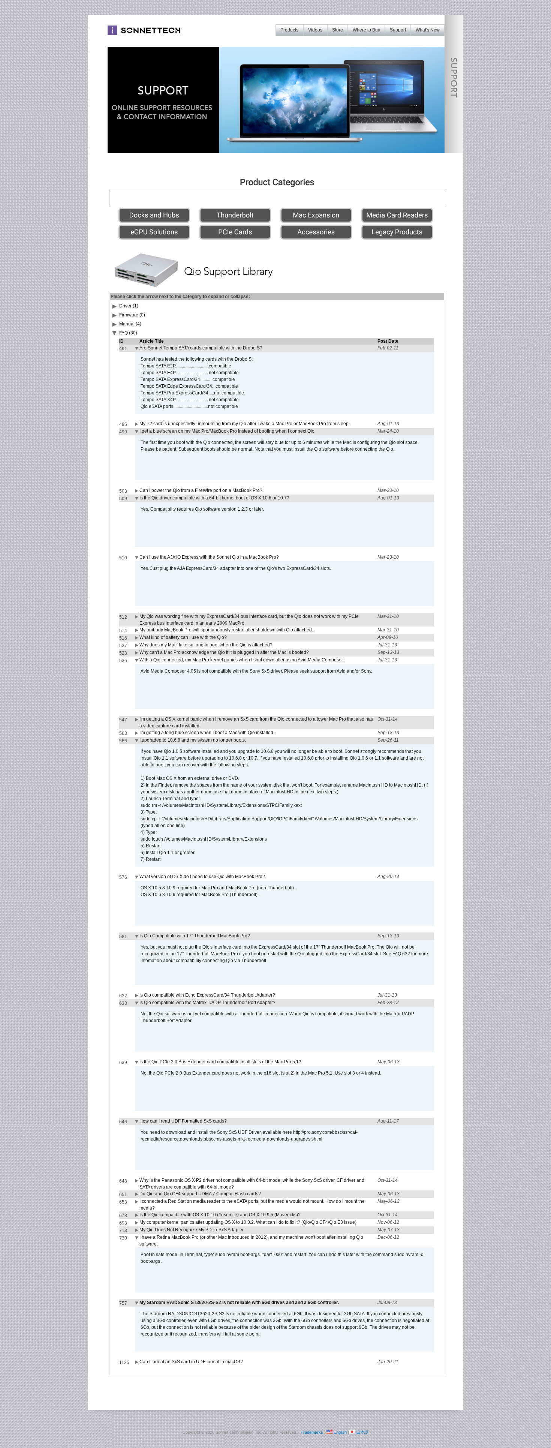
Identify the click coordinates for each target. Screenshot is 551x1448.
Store (337, 30)
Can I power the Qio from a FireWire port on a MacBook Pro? (200, 490)
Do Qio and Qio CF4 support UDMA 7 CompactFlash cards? (200, 1193)
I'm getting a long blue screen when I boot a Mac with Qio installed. (206, 732)
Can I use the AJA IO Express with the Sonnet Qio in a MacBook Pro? (209, 557)
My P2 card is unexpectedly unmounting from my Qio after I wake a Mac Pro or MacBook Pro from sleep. (244, 423)
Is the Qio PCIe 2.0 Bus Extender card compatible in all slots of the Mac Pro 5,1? (220, 1061)
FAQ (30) (128, 333)
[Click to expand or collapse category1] (115, 334)
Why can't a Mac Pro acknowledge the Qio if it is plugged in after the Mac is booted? (224, 652)
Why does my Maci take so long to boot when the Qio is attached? (206, 645)
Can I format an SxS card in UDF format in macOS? (191, 1361)
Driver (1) (128, 306)
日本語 (362, 1432)
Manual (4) (130, 324)
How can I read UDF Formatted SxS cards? (183, 1121)
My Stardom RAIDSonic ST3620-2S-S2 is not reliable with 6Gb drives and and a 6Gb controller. (239, 1302)
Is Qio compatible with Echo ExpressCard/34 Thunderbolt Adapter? (207, 995)
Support (398, 30)
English (340, 1432)
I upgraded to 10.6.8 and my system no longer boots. (192, 740)
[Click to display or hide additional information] (137, 349)
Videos (315, 30)
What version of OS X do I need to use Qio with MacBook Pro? (202, 876)
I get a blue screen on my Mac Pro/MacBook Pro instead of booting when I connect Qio (226, 431)
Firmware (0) (132, 315)
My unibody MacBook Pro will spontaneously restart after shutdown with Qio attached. (226, 630)
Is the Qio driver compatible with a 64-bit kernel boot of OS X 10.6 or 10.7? (214, 498)
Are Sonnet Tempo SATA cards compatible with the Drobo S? (200, 348)
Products (289, 30)
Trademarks (312, 1432)
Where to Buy (366, 30)
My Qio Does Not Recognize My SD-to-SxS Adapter (191, 1229)
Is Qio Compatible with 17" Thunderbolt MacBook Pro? (194, 935)
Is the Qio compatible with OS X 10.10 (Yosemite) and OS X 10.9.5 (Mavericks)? (220, 1214)
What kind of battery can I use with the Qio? (183, 637)
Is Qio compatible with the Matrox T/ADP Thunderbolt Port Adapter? (207, 1002)
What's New (428, 30)
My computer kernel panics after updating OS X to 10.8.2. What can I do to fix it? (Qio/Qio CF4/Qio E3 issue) (247, 1222)
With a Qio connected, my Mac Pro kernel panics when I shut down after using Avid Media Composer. (241, 660)
